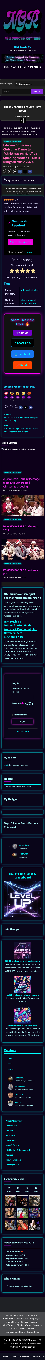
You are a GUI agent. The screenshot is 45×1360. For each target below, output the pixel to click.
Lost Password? (23, 731)
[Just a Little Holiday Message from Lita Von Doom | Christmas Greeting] (23, 461)
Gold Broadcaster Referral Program (22, 995)
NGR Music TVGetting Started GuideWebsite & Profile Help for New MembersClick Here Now (20, 629)
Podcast (9, 1155)
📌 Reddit (22, 365)
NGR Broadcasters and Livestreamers (22, 961)
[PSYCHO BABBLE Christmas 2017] (23, 509)
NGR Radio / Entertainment (12, 141)
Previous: (21, 417)
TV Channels (23, 1357)
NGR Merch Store (23, 1325)
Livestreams (11, 1140)
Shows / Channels (13, 1160)
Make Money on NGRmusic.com (22, 1025)
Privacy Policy (33, 1332)
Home (9, 1315)
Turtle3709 (19, 1094)
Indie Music (11, 1135)
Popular (11, 1069)
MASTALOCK (23, 854)
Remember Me (20, 714)
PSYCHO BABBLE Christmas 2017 (20, 528)
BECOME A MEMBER (28, 67)
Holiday (9, 1130)
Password (16, 703)
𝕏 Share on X (22, 342)
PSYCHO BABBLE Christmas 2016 (20, 572)
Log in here (28, 252)
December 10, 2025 (21, 490)
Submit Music (12, 1322)
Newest (10, 1058)
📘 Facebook (22, 354)
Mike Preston (9, 534)
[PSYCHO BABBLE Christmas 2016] (23, 553)
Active (10, 1063)
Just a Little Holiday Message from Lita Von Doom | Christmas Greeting (21, 483)
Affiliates (13, 1328)
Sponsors (37, 1325)
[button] (5, 171)
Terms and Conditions (15, 1332)
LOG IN (8, 67)
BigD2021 (18, 1102)
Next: (21, 428)
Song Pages (35, 1318)
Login (6, 765)
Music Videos (31, 1315)
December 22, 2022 (23, 167)
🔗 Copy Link (22, 332)
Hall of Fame (7, 1325)
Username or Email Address (20, 690)
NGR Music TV (22, 47)
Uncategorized (12, 1164)
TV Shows (18, 1315)
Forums (33, 1322)
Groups (24, 1322)
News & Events (12, 1145)
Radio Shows (9, 1318)
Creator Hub (11, 1125)
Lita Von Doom (9, 167)
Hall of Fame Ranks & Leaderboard (22, 876)
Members (10, 1050)
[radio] (11, 271)
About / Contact (27, 1328)
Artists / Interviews (14, 1121)
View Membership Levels (20, 242)
